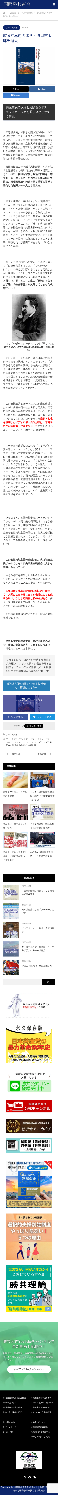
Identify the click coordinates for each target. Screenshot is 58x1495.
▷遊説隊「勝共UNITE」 (13, 1412)
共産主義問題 (11, 28)
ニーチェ (14, 742)
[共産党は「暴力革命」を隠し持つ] (15, 812)
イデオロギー (23, 739)
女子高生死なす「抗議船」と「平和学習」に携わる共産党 (38, 949)
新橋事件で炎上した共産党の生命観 (15, 794)
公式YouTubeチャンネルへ (29, 1369)
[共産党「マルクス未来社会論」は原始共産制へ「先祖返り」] (15, 840)
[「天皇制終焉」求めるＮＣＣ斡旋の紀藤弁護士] (42, 812)
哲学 (16, 745)
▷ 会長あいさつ (10, 1403)
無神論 (30, 745)
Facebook (29, 1476)
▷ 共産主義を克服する (41, 1407)
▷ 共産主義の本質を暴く (41, 1398)
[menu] (53, 4)
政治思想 (23, 745)
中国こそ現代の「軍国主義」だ (37, 965)
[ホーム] (4, 12)
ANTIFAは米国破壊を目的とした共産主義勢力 (41, 854)
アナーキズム (11, 739)
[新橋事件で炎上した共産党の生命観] (15, 780)
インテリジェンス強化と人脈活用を (38, 930)
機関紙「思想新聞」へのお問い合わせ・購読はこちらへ (26, 685)
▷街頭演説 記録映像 (39, 1427)
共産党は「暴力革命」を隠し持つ (15, 826)
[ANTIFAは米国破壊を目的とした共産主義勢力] (42, 840)
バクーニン (23, 742)
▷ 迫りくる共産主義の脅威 (42, 1403)
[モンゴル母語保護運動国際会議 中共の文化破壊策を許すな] (42, 780)
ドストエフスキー (37, 739)
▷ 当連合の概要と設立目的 (14, 1398)
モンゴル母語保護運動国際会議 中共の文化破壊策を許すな (42, 796)
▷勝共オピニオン (38, 1422)
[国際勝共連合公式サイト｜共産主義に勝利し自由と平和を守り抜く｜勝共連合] (30, 4)
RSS (34, 1476)
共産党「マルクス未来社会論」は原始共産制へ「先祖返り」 (15, 856)
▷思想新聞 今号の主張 (40, 1432)
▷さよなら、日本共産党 (41, 1412)
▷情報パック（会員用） (41, 1437)
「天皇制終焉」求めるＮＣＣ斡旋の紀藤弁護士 (42, 826)
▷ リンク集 (8, 1432)
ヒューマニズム (35, 742)
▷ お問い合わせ (10, 1422)
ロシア (46, 742)
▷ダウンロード (9, 1427)
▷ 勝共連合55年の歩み (12, 1407)
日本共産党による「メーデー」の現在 (38, 911)
